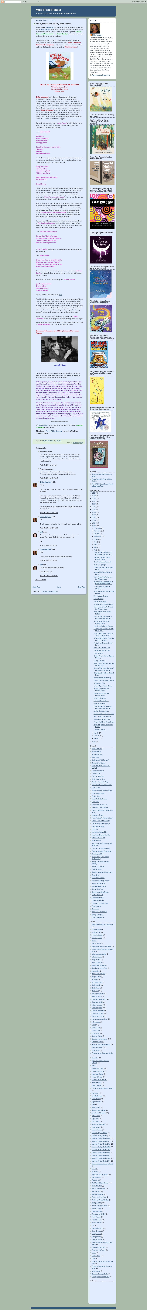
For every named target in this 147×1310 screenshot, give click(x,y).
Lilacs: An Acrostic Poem (102, 648)
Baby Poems (96, 960)
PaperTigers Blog (97, 854)
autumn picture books (99, 954)
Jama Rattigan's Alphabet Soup (102, 818)
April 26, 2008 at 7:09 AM (48, 560)
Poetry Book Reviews (99, 1197)
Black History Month (98, 974)
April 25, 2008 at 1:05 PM (48, 545)
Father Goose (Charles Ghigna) (102, 790)
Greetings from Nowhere (100, 807)
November (97, 531)
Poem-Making (98, 653)
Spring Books (96, 1234)
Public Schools (97, 1211)
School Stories (97, 1222)
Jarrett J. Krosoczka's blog (101, 821)
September (98, 536)
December (97, 528)
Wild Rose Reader (48, 9)
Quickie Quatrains (100, 703)
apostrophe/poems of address (102, 946)
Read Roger (96, 875)
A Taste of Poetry (99, 729)
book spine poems (98, 993)
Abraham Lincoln (97, 935)
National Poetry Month (99, 1136)
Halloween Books (97, 1068)
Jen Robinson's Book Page (101, 823)
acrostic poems (97, 938)
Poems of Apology (100, 565)
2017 (94, 501)
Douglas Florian (97, 1036)
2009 (94, 523)
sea (93, 1225)
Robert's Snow (96, 1220)
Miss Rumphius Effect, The (101, 835)
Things (94, 1253)
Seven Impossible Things (100, 892)
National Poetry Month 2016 (101, 1152)
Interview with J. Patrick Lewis (104, 714)
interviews (95, 1093)
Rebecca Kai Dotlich (98, 1214)
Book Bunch (96, 988)
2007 (94, 742)
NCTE (94, 1169)
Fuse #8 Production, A (99, 799)
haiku (93, 1065)
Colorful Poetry (98, 599)
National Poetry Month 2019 (101, 1161)
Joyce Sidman (96, 1102)
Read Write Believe (98, 878)
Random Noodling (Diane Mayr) (102, 872)
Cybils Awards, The (98, 779)
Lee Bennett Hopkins (99, 1113)
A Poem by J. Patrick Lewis (103, 686)
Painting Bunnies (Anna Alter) (101, 851)
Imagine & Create (97, 815)
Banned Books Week (99, 965)
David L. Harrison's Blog (100, 782)
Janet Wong (50, 27)
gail (41, 532)
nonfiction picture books (100, 1174)
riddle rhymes (96, 1217)
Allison (94, 941)
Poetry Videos (96, 1208)
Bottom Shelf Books (98, 763)
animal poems (96, 943)
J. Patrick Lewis (97, 1096)
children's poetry (78, 443)
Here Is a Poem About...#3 (102, 562)
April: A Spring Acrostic (101, 711)
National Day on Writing (99, 1133)
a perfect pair (96, 932)
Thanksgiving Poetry (98, 1250)
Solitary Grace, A (97, 895)
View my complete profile (101, 75)
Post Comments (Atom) (50, 591)
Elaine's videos (97, 1042)
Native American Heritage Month (102, 1164)
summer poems (97, 1239)
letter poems (96, 1116)
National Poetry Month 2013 (101, 1147)
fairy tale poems (97, 1047)
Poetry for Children (98, 866)
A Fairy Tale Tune (99, 661)
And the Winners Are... (101, 701)
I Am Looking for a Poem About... (103, 1088)
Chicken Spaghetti (98, 776)
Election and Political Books (101, 1044)
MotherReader (96, 840)
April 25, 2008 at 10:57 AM (49, 478)
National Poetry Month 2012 (101, 1144)
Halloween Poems (98, 1071)
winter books (96, 1271)
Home (59, 587)
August (96, 539)
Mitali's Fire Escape (98, 838)
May (95, 547)
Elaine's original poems (99, 1039)
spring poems (96, 1237)
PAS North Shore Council (100, 1183)
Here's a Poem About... (99, 1080)
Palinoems (95, 1180)
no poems (95, 1171)
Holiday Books (96, 1082)
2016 (94, 504)
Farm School (96, 788)
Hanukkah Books (97, 1074)
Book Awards (96, 985)
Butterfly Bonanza (100, 698)
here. (60, 295)
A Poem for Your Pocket (102, 650)
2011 (94, 517)
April (96, 550)
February (97, 736)
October (97, 534)
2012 (94, 515)
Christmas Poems (98, 1016)
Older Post (81, 587)
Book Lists (95, 991)
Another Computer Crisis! (102, 719)
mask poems (96, 1127)
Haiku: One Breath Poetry (102, 716)
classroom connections (99, 1019)
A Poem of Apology (100, 601)
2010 (94, 520)
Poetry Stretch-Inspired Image (104, 680)
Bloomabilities (96, 751)
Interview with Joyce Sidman (103, 626)
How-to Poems (97, 1085)
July (95, 542)
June (96, 544)
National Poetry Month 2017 (101, 1155)
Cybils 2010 (96, 1030)
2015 (94, 507)
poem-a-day (96, 1191)
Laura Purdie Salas (98, 826)
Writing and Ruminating (99, 912)
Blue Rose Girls (43, 425)
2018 (94, 498)
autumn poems (97, 957)
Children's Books (97, 1002)
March (96, 733)
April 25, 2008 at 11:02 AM (49, 513)
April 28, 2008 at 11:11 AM (49, 576)
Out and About (96, 1177)
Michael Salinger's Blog (99, 832)
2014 (94, 509)
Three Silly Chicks (98, 900)
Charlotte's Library (98, 771)
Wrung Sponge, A (97, 915)
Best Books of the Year (99, 968)
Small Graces (96, 1231)
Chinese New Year (98, 1010)
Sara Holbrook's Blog (99, 886)
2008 (94, 526)
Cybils (94, 1025)
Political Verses (97, 869)
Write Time (95, 909)
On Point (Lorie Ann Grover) (101, 848)
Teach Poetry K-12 (98, 898)
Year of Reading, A (98, 917)
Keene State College (98, 1110)
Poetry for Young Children (100, 1200)
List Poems (95, 1121)
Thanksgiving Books (98, 1247)
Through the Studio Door (100, 903)
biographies (95, 971)
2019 (94, 496)
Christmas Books (97, 1013)
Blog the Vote (96, 977)
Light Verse (95, 1119)
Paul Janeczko (97, 1186)
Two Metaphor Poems (101, 596)
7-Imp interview (97, 929)
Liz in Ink (95, 829)
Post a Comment (40, 580)
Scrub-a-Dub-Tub (97, 889)
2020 (94, 493)
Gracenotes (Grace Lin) (99, 805)
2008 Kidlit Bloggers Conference (102, 924)
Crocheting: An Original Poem (103, 604)
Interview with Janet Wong (102, 678)
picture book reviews (98, 1188)
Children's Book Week (99, 999)
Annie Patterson (97, 749)
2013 (94, 512)
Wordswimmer (96, 906)
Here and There (97, 1077)
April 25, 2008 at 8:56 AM (48, 465)
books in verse (97, 996)
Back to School (97, 962)
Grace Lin (95, 1058)
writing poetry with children (100, 1277)
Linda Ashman (45, 29)
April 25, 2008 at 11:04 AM (49, 528)
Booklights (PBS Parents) (100, 760)
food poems (96, 1050)
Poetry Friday (96, 1203)
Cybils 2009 (96, 1027)
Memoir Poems (97, 1130)
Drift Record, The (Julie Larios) (102, 785)
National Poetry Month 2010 (101, 1138)
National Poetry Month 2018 (101, 1158)
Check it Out (96, 773)
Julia (93, 1104)
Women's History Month (100, 1274)
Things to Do (96, 1256)
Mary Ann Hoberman (98, 1124)
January (97, 738)
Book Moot (95, 757)
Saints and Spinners (98, 883)
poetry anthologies (98, 1194)
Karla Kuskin (96, 1107)
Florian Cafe (96, 796)
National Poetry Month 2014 (101, 1150)
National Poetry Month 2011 (101, 1141)
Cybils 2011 (95, 1033)
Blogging (95, 979)
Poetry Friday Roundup (54, 431)
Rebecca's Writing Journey (100, 881)
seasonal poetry (97, 1228)
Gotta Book (95, 802)
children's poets (97, 1008)
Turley (94, 1258)
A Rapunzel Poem (100, 683)
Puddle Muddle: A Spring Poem (104, 722)
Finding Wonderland (98, 793)
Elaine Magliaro (45, 482)
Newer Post (36, 587)
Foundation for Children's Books (102, 1053)
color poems (96, 1022)
